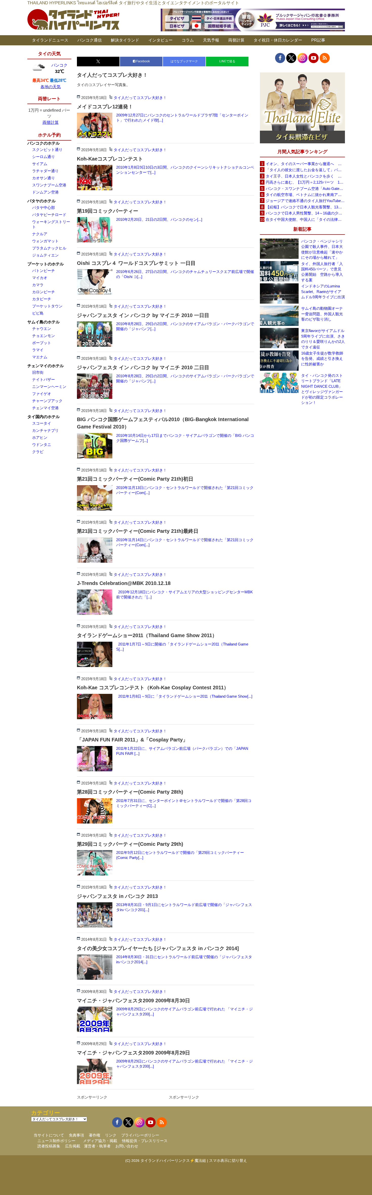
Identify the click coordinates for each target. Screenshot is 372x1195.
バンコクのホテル (43, 143)
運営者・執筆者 (97, 1146)
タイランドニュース (50, 40)
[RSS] (325, 58)
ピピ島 (38, 313)
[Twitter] (291, 58)
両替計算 (236, 40)
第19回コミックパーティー (107, 211)
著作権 (94, 1135)
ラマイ (38, 350)
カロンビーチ (43, 292)
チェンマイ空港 (45, 408)
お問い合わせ (126, 1146)
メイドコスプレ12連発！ (105, 106)
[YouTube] (313, 58)
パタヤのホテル (41, 201)
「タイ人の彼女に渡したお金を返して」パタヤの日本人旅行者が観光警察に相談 (305, 170)
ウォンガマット (45, 241)
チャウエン (41, 328)
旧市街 (38, 372)
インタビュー (160, 40)
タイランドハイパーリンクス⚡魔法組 (173, 1160)
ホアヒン (39, 437)
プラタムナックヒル (49, 248)
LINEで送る (227, 61)
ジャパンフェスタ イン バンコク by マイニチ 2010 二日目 (143, 367)
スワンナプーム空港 (49, 185)
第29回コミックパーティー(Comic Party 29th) (130, 844)
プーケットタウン (47, 306)
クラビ (38, 451)
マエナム (39, 357)
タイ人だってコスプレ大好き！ (140, 97)
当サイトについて (49, 1135)
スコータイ (41, 423)
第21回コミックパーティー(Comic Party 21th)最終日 (137, 531)
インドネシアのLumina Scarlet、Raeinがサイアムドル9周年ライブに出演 (323, 291)
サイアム (39, 164)
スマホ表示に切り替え (228, 1160)
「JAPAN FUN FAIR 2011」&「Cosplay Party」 (132, 739)
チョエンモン (43, 336)
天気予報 (211, 40)
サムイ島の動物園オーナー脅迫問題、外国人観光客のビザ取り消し (322, 313)
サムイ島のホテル (43, 322)
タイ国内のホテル (43, 417)
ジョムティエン (45, 255)
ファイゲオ (41, 393)
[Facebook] (280, 58)
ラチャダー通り (45, 171)
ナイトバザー (43, 379)
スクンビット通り (47, 149)
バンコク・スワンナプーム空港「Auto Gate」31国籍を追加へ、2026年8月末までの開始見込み (305, 188)
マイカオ (39, 278)
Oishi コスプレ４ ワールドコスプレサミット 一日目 (136, 263)
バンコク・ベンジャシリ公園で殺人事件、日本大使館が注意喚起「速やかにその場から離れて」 (322, 249)
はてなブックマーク (184, 61)
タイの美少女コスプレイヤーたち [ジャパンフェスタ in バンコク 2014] (158, 948)
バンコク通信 (89, 40)
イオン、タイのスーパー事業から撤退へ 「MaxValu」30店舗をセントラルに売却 (305, 164)
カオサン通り (43, 178)
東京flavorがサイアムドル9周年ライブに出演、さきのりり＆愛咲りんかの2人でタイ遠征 (323, 338)
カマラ (38, 285)
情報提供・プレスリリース (145, 1141)
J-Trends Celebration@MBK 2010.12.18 (124, 583)
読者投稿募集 (48, 1146)
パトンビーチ (43, 270)
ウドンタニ (41, 444)
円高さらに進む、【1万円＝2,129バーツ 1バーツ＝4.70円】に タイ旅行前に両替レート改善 (305, 182)
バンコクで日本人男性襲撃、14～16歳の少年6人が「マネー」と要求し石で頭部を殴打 (305, 213)
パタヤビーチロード (49, 214)
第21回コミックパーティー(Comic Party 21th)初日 (135, 479)
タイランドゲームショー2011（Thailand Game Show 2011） (147, 635)
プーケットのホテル (45, 264)
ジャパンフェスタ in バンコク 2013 (117, 896)
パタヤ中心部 (43, 207)
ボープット (41, 343)
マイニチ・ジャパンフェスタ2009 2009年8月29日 (133, 1052)
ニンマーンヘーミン (49, 386)
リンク (110, 1135)
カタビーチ (41, 299)
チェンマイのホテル (45, 366)
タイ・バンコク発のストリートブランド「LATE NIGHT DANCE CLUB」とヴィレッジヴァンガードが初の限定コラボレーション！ (322, 389)
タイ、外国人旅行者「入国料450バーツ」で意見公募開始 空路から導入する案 (322, 272)
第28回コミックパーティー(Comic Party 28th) (130, 792)
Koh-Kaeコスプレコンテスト (110, 159)
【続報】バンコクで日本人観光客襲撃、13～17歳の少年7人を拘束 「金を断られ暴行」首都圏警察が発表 (305, 207)
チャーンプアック (47, 401)
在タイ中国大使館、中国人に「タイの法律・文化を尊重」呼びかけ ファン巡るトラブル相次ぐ (305, 219)
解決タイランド (125, 40)
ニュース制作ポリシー (56, 1141)
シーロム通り (43, 156)
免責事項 (76, 1135)
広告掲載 (72, 1146)
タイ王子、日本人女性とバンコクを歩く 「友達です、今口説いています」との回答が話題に (305, 176)
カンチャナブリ (45, 430)
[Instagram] (302, 58)
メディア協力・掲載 (100, 1141)
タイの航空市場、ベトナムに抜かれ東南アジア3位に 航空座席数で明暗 (305, 194)
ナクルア (39, 234)
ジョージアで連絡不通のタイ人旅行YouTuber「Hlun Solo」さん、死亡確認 (305, 201)
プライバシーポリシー (140, 1135)
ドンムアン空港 (45, 192)
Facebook (142, 61)
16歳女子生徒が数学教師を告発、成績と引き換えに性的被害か (322, 358)
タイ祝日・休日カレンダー (278, 40)
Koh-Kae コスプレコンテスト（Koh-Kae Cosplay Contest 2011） (153, 687)
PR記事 (318, 40)
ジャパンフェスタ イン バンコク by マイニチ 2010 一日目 (143, 315)
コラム (188, 40)
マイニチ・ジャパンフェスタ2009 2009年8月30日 (133, 1000)
